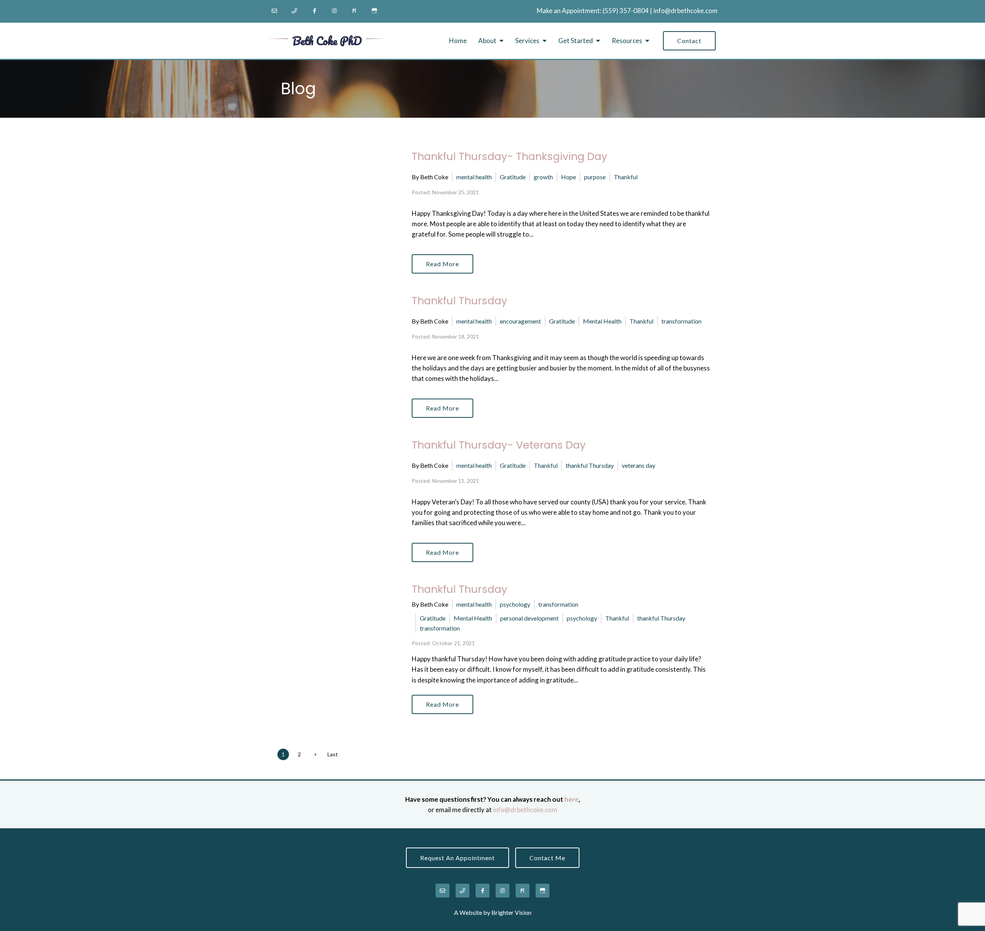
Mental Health (602, 321)
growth (543, 176)
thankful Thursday (590, 465)
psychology (515, 604)
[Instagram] (334, 11)
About (487, 41)
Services (527, 41)
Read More (442, 263)
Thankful (626, 176)
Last (332, 754)
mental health (474, 176)
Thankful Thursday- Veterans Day (499, 445)
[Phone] (294, 11)
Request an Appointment (457, 857)
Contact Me (547, 857)
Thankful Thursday (459, 301)
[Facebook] (314, 11)
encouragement (520, 321)
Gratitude (513, 176)
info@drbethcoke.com (685, 11)
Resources (627, 41)
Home (458, 41)
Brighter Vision (511, 912)
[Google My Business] (374, 11)
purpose (595, 176)
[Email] (274, 11)
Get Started (575, 41)
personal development (529, 618)
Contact (689, 40)
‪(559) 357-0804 (626, 11)
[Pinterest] (354, 11)
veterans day (638, 465)
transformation (681, 321)
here (571, 799)
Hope (568, 176)
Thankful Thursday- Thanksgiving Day (509, 156)
